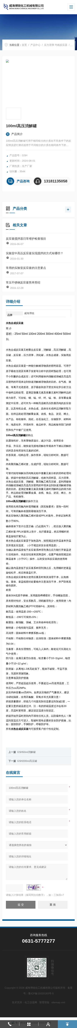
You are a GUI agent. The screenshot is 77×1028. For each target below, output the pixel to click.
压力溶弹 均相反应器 (55, 44)
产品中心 (35, 44)
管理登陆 (44, 1002)
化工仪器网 (31, 1002)
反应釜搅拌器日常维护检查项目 (26, 238)
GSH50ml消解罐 (26, 752)
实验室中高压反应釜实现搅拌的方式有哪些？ (34, 253)
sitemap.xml (58, 1002)
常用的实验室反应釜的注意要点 (26, 267)
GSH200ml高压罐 (27, 761)
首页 (24, 44)
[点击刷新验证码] (34, 887)
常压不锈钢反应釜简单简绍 (23, 282)
